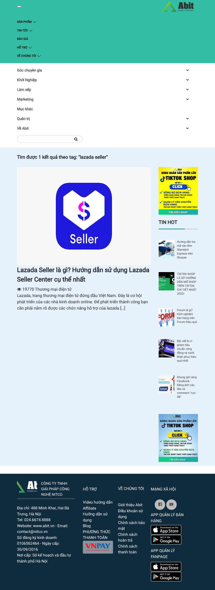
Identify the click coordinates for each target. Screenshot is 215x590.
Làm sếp (24, 90)
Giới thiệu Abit (130, 505)
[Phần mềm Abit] (171, 504)
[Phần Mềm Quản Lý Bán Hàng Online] (27, 485)
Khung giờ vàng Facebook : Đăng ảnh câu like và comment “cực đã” (187, 387)
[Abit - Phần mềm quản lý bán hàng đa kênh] (178, 6)
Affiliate (89, 508)
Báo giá (22, 39)
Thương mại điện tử (53, 289)
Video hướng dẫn (97, 502)
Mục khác (25, 109)
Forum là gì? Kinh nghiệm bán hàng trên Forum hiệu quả (187, 316)
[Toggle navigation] (19, 6)
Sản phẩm (34, 22)
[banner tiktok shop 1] (178, 437)
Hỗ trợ (22, 47)
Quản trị (23, 119)
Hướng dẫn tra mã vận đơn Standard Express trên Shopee (186, 249)
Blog (87, 525)
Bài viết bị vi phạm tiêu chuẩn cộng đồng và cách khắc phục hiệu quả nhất (186, 350)
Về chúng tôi (27, 56)
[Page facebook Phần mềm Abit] (160, 504)
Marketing (25, 99)
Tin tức (23, 30)
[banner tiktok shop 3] (178, 190)
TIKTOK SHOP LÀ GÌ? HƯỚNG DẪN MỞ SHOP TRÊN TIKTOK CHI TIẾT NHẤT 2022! (186, 283)
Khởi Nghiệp (27, 80)
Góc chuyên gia (29, 70)
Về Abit (23, 128)
